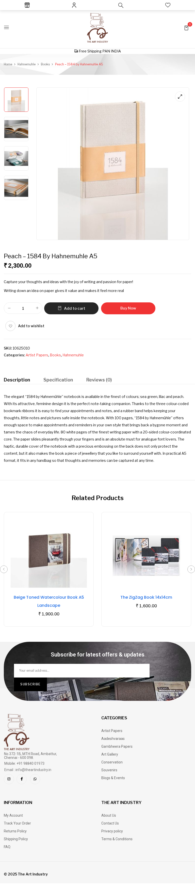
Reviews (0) (99, 379)
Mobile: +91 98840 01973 (24, 763)
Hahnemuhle (27, 64)
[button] (186, 27)
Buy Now (128, 308)
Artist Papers (37, 355)
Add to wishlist (31, 326)
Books (45, 64)
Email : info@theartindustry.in (27, 770)
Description (17, 379)
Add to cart (74, 308)
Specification (58, 379)
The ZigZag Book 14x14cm (146, 597)
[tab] (17, 380)
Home (8, 64)
